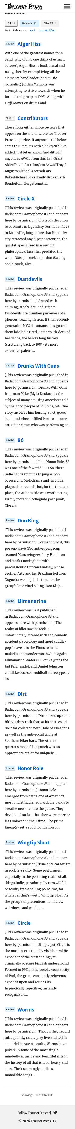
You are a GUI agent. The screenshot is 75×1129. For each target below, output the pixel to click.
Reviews (29, 23)
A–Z (32, 30)
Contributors (33, 118)
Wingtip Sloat (33, 843)
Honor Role (30, 768)
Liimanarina (32, 601)
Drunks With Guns (38, 366)
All (11, 23)
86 (21, 440)
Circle (24, 923)
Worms (26, 1010)
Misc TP (50, 23)
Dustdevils (30, 279)
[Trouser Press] (23, 6)
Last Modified (47, 30)
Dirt (22, 694)
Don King (28, 521)
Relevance (19, 30)
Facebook (50, 1113)
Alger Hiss (29, 44)
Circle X (26, 199)
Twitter (55, 1113)
